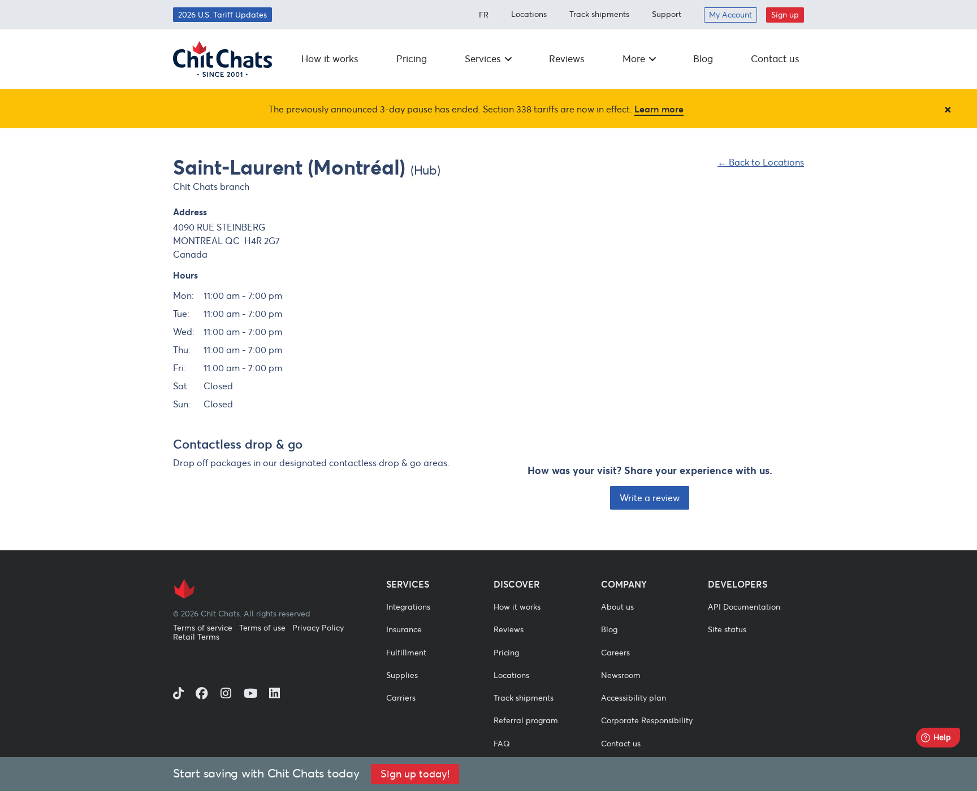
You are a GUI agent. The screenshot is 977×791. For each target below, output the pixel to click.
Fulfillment (406, 652)
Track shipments (599, 14)
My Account (730, 15)
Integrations (408, 607)
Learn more (659, 109)
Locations (529, 14)
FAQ (502, 743)
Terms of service (202, 628)
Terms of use (262, 628)
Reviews (567, 59)
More (633, 59)
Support (666, 14)
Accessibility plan (633, 698)
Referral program (526, 720)
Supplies (402, 675)
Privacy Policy (318, 628)
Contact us (775, 59)
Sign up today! (415, 774)
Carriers (401, 698)
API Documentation (744, 607)
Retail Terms (196, 637)
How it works (329, 59)
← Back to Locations (760, 162)
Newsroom (621, 675)
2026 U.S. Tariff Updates (222, 15)
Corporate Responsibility (647, 720)
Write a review (650, 497)
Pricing (411, 59)
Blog (703, 59)
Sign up (785, 15)
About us (617, 607)
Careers (615, 652)
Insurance (404, 629)
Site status (727, 629)
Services (483, 59)
